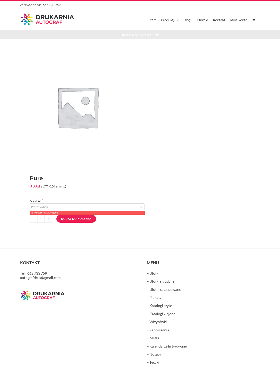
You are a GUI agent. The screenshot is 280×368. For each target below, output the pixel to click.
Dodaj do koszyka (76, 218)
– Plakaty (154, 297)
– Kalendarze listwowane (167, 346)
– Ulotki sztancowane (164, 289)
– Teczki (153, 362)
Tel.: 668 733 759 (33, 273)
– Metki (153, 338)
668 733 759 (52, 5)
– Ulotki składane (160, 281)
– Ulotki (153, 273)
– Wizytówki (157, 321)
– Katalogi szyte (159, 305)
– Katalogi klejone (161, 314)
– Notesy (154, 354)
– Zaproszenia (158, 330)
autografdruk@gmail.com (40, 277)
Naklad (36, 201)
